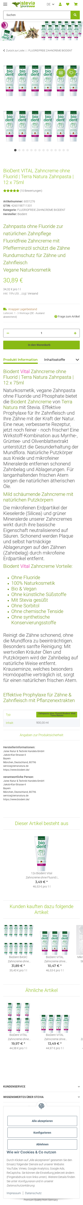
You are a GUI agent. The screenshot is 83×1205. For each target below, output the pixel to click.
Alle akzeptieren (42, 1121)
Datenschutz (33, 1193)
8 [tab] (43, 150)
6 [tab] (35, 150)
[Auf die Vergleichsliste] (60, 72)
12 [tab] (59, 150)
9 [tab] (47, 150)
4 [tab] (27, 150)
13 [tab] (63, 150)
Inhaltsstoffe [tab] (54, 360)
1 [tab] (15, 150)
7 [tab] (39, 150)
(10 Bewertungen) (31, 190)
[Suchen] (75, 15)
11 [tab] (55, 150)
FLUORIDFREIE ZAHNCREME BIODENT (41, 209)
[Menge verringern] (7, 333)
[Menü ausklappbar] (5, 2)
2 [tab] (19, 150)
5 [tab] (31, 150)
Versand (33, 293)
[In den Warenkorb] (6, 63)
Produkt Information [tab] (20, 360)
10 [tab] (51, 150)
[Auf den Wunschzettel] (71, 72)
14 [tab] (67, 150)
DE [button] (49, 4)
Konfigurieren (42, 1132)
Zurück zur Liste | (15, 50)
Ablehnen (42, 1144)
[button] (60, 4)
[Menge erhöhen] (75, 333)
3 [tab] (23, 150)
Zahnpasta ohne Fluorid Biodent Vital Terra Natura (56, 714)
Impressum (14, 1193)
